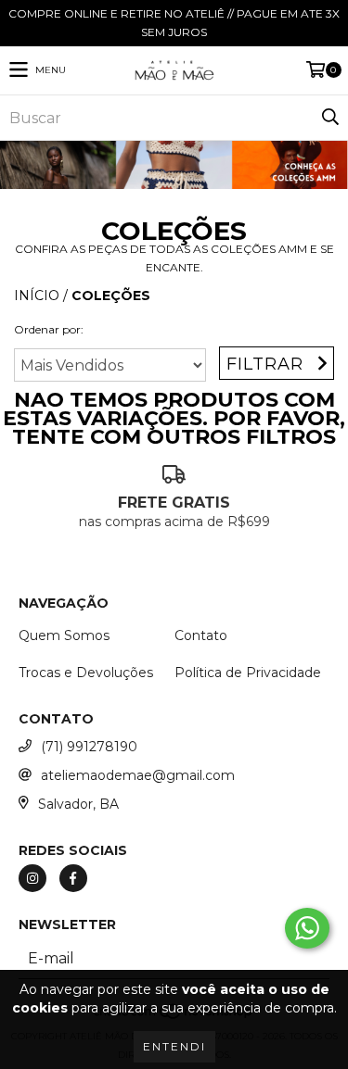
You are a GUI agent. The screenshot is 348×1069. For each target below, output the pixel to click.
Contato (200, 635)
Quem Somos (64, 635)
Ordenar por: (49, 329)
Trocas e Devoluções (86, 672)
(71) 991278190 (89, 746)
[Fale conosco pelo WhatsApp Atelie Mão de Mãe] (307, 928)
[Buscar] (329, 117)
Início (36, 295)
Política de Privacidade (247, 672)
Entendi (174, 1046)
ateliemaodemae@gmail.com (138, 775)
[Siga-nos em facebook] (73, 878)
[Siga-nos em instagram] (32, 878)
